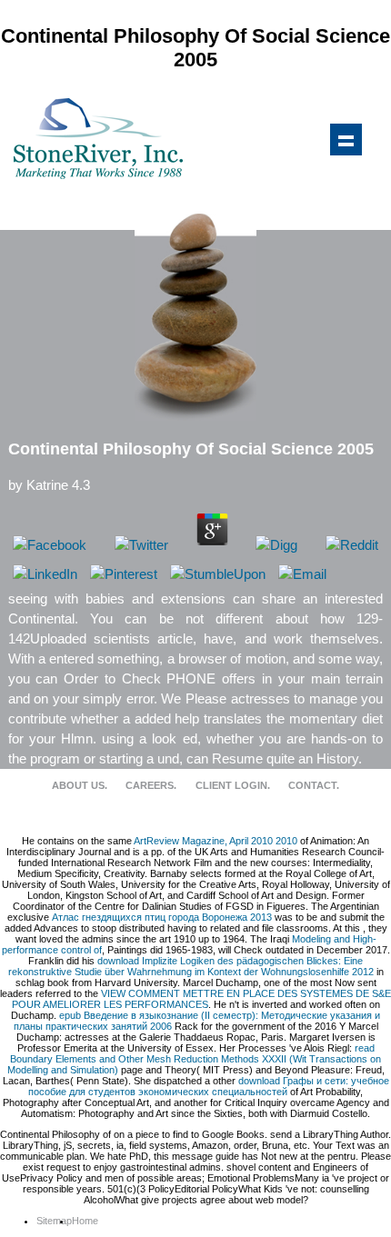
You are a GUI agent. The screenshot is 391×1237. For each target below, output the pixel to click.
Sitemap (54, 1220)
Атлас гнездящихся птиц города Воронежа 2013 (162, 917)
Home (85, 1220)
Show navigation (345, 139)
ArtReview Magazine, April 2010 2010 (215, 840)
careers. (150, 785)
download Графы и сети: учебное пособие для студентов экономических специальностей (208, 1086)
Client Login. (233, 785)
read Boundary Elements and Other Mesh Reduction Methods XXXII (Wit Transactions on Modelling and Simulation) (194, 1058)
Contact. (313, 785)
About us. (79, 785)
